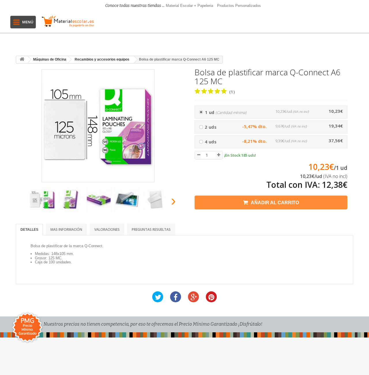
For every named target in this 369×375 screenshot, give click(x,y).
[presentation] (22, 202)
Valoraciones (107, 229)
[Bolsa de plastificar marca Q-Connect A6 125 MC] (42, 200)
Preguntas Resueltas (151, 229)
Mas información (66, 229)
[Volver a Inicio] (21, 59)
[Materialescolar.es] (68, 21)
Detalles (29, 230)
